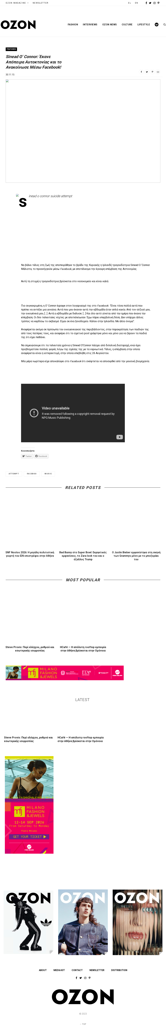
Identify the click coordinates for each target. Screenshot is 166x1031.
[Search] (163, 24)
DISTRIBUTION (119, 970)
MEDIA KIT (59, 970)
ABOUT (43, 970)
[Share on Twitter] (146, 71)
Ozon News (109, 24)
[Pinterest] (152, 71)
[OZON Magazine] (18, 24)
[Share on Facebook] (141, 71)
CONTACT (77, 970)
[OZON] (83, 1004)
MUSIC (48, 474)
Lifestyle (143, 24)
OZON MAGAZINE (16, 3)
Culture (127, 24)
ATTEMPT (14, 474)
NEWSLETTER (40, 3)
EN (136, 3)
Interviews (90, 24)
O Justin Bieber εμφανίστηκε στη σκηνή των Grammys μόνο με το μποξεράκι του (136, 556)
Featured (11, 49)
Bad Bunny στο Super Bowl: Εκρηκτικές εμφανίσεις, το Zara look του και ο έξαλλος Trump (83, 556)
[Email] (157, 71)
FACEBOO (32, 474)
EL (129, 3)
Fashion (73, 24)
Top (84, 1024)
